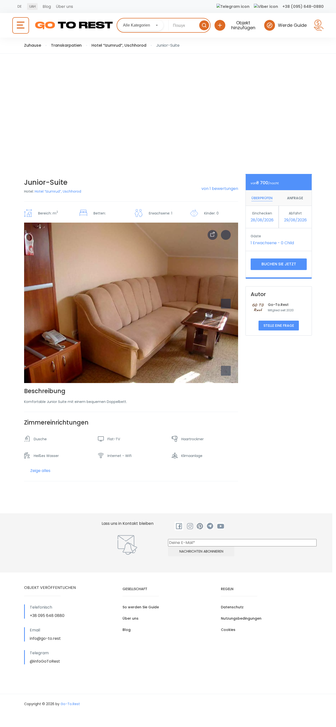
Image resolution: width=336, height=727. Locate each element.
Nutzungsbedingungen (241, 618)
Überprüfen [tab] (262, 198)
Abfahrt (295, 213)
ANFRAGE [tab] (295, 198)
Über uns (64, 6)
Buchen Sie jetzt (278, 264)
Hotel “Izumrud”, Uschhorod (119, 45)
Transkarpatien (66, 45)
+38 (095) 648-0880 (303, 6)
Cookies (228, 629)
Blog (47, 6)
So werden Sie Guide (140, 607)
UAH (32, 6)
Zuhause (32, 45)
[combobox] (141, 25)
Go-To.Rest (278, 304)
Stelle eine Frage (278, 325)
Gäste (256, 236)
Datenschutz (232, 607)
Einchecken (262, 213)
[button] (226, 371)
